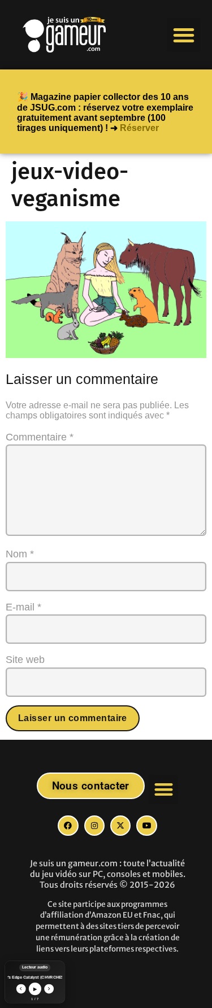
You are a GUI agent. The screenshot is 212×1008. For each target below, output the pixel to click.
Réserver (139, 128)
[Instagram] (94, 825)
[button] (184, 35)
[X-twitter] (120, 825)
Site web (25, 659)
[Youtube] (146, 825)
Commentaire (39, 437)
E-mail (23, 607)
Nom (20, 554)
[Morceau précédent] (20, 988)
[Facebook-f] (68, 825)
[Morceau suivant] (49, 988)
